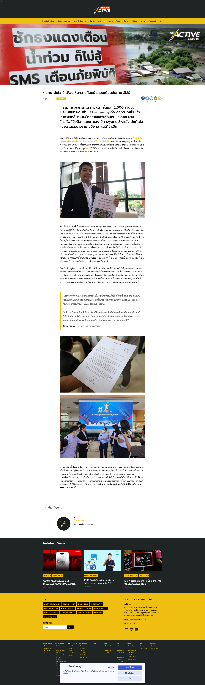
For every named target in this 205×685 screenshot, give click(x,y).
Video (134, 21)
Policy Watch (58, 575)
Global (71, 646)
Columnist (108, 650)
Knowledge (120, 655)
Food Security (60, 655)
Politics (46, 646)
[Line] (151, 99)
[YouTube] (137, 630)
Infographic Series (120, 658)
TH (113, 667)
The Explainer (132, 650)
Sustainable (84, 657)
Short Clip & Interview (131, 647)
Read (118, 21)
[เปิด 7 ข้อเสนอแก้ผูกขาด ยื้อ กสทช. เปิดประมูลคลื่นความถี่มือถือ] (143, 561)
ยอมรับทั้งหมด (130, 668)
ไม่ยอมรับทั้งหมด (130, 673)
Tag (45, 599)
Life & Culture (80, 21)
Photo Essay (143, 648)
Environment (95, 21)
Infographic (120, 650)
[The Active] (101, 10)
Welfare (58, 652)
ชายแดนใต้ (98, 613)
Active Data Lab (52, 604)
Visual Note (120, 652)
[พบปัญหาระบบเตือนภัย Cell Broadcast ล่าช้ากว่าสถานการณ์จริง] (62, 561)
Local (70, 650)
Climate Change (82, 651)
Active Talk (154, 648)
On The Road (132, 656)
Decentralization (61, 650)
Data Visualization (120, 647)
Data (126, 21)
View (143, 21)
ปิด (130, 678)
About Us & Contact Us (138, 599)
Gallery (142, 646)
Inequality (96, 604)
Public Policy (48, 21)
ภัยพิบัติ (88, 148)
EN (109, 667)
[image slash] (104, 21)
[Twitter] (132, 630)
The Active (79, 520)
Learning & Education (59, 658)
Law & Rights (48, 648)
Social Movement (90, 575)
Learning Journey (131, 653)
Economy (47, 650)
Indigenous (83, 604)
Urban (70, 648)
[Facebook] (143, 99)
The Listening (84, 613)
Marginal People (61, 661)
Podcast (152, 21)
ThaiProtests (68, 613)
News (110, 21)
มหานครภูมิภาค (50, 617)
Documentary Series (132, 660)
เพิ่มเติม (65, 673)
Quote (107, 652)
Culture (71, 655)
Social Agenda (64, 21)
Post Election (84, 608)
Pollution (83, 646)
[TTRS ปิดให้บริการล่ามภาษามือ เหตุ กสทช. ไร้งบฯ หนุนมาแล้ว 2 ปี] (102, 561)
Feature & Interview (108, 647)
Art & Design (72, 653)
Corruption (144, 575)
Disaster (61, 99)
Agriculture (83, 655)
